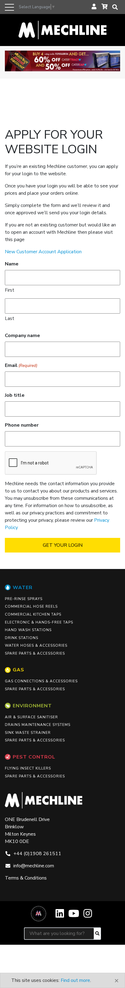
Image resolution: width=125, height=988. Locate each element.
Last (9, 318)
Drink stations (21, 637)
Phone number (22, 425)
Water (22, 587)
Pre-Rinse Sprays (23, 598)
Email (21, 365)
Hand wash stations (28, 629)
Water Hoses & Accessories (36, 645)
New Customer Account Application (43, 251)
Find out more (75, 980)
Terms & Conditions (26, 878)
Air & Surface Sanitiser (31, 717)
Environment (32, 705)
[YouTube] (73, 916)
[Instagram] (87, 916)
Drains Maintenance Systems (37, 724)
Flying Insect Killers (28, 768)
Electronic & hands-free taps (39, 622)
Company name (22, 335)
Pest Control (34, 757)
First (9, 290)
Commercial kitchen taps (33, 614)
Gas (18, 669)
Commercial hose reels (31, 606)
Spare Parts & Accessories (35, 653)
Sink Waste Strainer (28, 732)
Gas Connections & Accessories (41, 681)
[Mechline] (62, 29)
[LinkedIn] (60, 916)
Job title (15, 395)
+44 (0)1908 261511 (37, 853)
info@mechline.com (33, 865)
